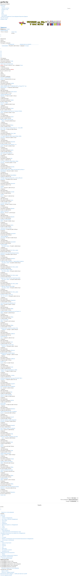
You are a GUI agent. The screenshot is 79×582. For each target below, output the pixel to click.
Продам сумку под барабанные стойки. (8, 369)
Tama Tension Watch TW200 (6, 269)
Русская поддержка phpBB (6, 575)
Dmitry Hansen (14, 91)
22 (1, 51)
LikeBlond (4, 329)
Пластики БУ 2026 (4, 319)
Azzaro (1, 104)
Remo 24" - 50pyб (4, 102)
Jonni (12, 342)
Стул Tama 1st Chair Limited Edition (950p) (9, 161)
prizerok (2, 79)
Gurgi (1, 429)
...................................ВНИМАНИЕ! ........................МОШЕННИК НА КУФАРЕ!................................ (19, 44)
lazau (1, 337)
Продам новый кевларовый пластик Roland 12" (10, 311)
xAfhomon (4, 346)
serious (1, 65)
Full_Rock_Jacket (5, 246)
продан (2, 445)
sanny (1, 187)
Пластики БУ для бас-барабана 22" (8, 303)
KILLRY (2, 413)
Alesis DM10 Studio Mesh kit (6, 152)
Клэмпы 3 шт (3, 361)
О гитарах (27, 45)
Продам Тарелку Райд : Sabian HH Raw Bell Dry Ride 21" (12, 169)
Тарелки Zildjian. (3, 244)
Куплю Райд (3, 403)
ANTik (1, 221)
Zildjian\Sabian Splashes (5, 453)
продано (2, 186)
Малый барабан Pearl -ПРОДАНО (7, 386)
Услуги (21, 65)
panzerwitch (2, 229)
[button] (1, 37)
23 (1, 52)
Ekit (1, 154)
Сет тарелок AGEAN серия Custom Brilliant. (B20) (10, 136)
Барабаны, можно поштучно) (6, 294)
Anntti (1, 362)
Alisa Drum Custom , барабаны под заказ (9, 436)
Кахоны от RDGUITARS (5, 77)
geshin (1, 146)
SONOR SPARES (4, 478)
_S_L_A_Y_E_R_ (4, 296)
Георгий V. (2, 379)
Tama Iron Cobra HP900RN (6, 394)
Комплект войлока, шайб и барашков (8, 420)
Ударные (3, 27)
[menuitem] (4, 8)
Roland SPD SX (3, 336)
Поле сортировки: (64, 499)
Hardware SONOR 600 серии (6, 470)
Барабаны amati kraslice (5, 219)
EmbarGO (2, 421)
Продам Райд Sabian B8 (5, 94)
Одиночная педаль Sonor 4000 (7, 344)
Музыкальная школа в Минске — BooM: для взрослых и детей (13, 573)
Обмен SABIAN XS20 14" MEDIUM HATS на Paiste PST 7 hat (13, 86)
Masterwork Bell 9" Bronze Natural (7, 353)
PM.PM (1, 396)
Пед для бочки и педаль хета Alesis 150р (9, 328)
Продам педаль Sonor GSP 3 (6, 461)
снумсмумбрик (5, 45)
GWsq (1, 304)
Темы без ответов (4, 17)
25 (1, 55)
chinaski (8, 29)
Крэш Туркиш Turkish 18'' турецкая (7, 428)
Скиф (12, 61)
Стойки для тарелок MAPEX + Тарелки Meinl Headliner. (12, 261)
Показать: (69, 497)
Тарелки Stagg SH (4, 236)
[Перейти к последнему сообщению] (13, 61)
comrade (12, 191)
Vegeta (12, 100)
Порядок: (68, 501)
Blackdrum (2, 254)
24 (1, 54)
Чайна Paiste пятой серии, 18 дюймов (8, 411)
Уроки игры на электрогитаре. (6, 63)
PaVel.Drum (2, 404)
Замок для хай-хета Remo (6, 228)
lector (3, 438)
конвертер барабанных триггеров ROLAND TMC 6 (11, 378)
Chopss (2, 454)
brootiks (12, 83)
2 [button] (0, 36)
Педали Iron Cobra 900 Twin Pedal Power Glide (10, 278)
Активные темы (3, 19)
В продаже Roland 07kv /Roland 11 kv (8, 144)
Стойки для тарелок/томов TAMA (7, 286)
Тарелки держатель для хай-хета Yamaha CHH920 (11, 111)
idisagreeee (13, 300)
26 (1, 57)
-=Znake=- (2, 371)
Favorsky (2, 162)
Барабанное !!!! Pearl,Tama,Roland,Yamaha (9, 253)
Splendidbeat (3, 171)
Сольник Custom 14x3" (5, 203)
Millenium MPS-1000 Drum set (6, 119)
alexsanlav (2, 137)
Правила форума (4, 30)
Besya (3, 121)
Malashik (2, 204)
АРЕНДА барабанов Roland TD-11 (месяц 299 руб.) (11, 178)
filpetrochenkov (3, 87)
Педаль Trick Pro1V (4, 211)
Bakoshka (2, 95)
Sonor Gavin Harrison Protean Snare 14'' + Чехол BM (11, 127)
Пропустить (2, 5)
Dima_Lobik (2, 129)
